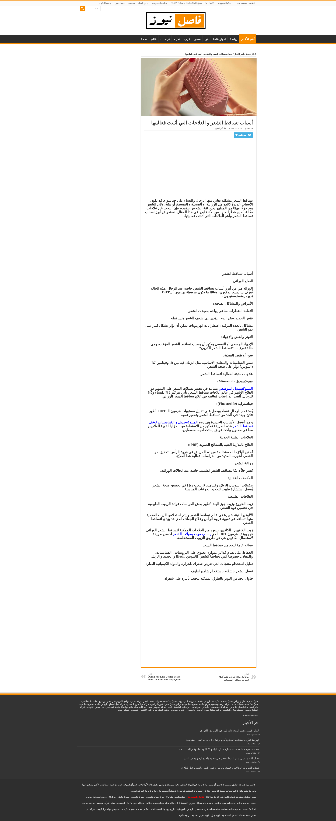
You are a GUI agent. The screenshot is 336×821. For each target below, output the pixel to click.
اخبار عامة (219, 39)
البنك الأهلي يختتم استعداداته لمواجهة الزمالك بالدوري (230, 730)
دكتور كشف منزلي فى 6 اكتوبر (154, 710)
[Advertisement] (198, 165)
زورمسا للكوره (105, 3)
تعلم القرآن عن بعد (106, 803)
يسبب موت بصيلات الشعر (192, 534)
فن (207, 39)
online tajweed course (96, 797)
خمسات (134, 710)
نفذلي (119, 710)
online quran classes (225, 803)
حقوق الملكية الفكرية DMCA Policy (186, 3)
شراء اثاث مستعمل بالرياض (215, 707)
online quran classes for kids (160, 803)
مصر (197, 39)
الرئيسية (250, 54)
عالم (154, 39)
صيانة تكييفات (137, 797)
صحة (144, 39)
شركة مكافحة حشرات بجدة (245, 704)
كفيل (126, 710)
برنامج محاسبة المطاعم (93, 701)
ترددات (165, 39)
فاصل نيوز (120, 3)
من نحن (131, 3)
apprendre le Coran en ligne (130, 803)
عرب (187, 39)
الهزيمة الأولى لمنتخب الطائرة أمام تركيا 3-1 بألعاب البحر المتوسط (223, 739)
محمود (247, 128)
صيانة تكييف (123, 797)
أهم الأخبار (248, 39)
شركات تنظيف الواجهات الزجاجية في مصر (126, 707)
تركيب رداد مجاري (194, 710)
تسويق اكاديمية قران (185, 803)
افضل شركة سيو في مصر (160, 707)
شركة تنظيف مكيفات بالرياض (218, 701)
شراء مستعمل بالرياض (197, 809)
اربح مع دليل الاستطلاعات (162, 809)
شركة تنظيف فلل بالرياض (245, 701)
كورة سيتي (203, 815)
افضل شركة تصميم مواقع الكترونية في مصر (127, 701)
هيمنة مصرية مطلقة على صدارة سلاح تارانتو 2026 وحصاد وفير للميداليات (219, 749)
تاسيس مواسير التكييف (108, 809)
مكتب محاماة (142, 809)
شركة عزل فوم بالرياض (162, 704)
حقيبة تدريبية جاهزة (188, 815)
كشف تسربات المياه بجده (189, 701)
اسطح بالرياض (237, 707)
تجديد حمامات (177, 710)
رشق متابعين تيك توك (176, 797)
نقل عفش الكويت (95, 707)
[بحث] (82, 8)
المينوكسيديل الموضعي (236, 388)
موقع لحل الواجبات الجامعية (187, 707)
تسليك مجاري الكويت (233, 710)
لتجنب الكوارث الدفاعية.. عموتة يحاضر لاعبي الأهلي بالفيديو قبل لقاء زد (220, 767)
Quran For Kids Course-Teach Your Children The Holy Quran (164, 677)
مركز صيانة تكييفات (155, 797)
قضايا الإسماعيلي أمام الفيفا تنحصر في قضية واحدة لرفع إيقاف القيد (222, 758)
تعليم (177, 39)
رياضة (233, 39)
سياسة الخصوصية (159, 3)
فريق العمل (143, 3)
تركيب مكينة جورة (212, 710)
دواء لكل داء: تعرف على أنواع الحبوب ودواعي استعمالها (234, 677)
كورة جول (215, 815)
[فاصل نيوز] (178, 20)
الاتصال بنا (209, 3)
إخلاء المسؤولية (224, 3)
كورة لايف (180, 809)
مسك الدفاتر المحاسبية (233, 815)
